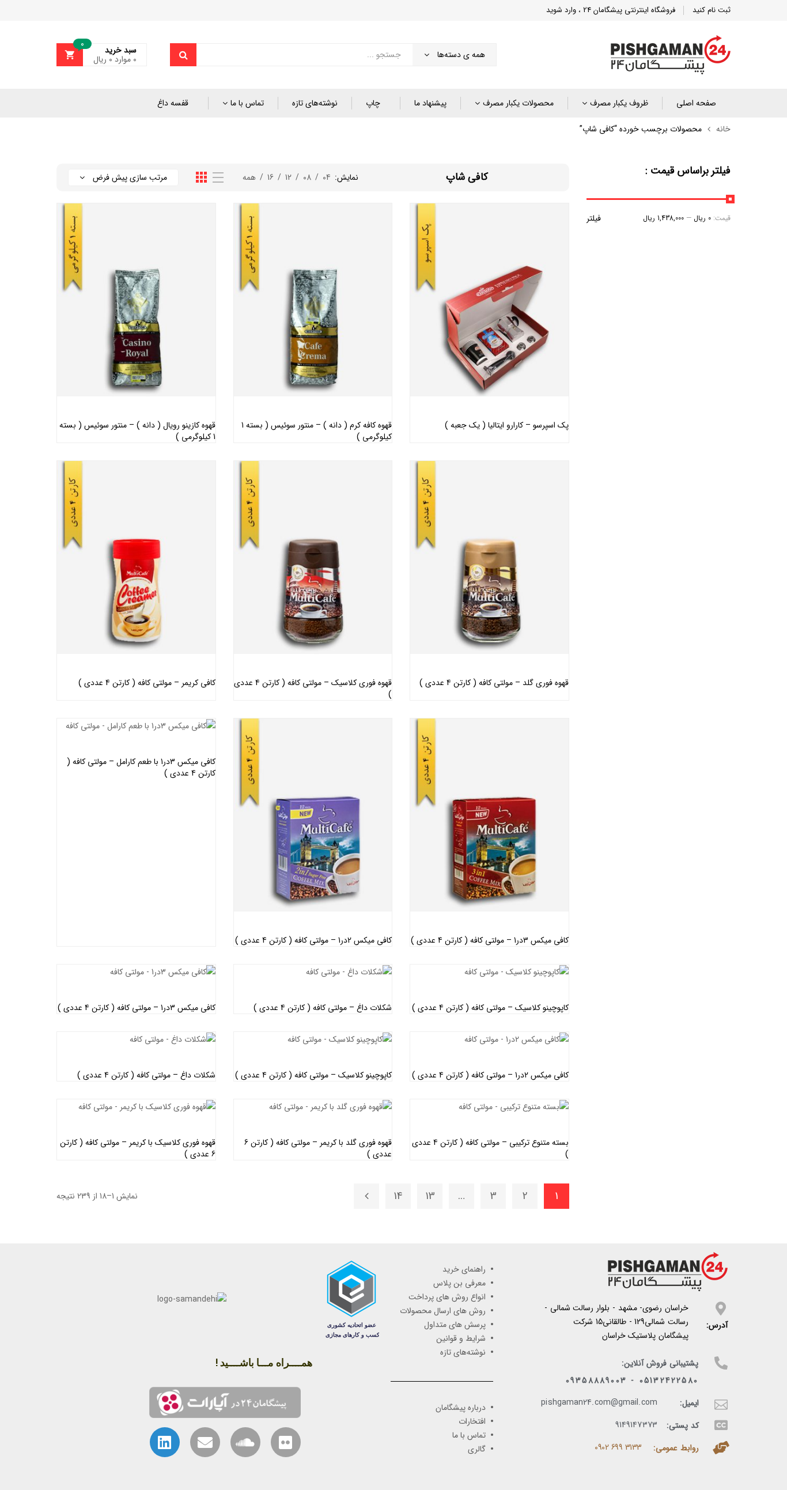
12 (288, 177)
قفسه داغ (172, 103)
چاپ (373, 103)
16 (270, 177)
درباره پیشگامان (461, 1407)
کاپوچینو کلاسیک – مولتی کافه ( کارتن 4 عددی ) (490, 1007)
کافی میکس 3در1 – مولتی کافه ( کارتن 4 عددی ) (490, 940)
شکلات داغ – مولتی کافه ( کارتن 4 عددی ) (322, 1007)
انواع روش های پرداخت (447, 1297)
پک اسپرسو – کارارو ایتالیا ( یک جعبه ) (507, 425)
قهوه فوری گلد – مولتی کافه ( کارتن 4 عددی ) (494, 682)
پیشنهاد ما (430, 103)
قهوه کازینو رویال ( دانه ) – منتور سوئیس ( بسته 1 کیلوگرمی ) (137, 431)
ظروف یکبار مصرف (619, 103)
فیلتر (594, 218)
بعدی (366, 1196)
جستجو (183, 54)
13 (430, 1196)
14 (398, 1196)
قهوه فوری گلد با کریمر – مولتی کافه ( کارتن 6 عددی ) (318, 1148)
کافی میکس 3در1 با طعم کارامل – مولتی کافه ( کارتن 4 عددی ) (141, 767)
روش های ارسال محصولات (443, 1310)
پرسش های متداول (455, 1324)
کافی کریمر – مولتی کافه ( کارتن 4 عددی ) (146, 682)
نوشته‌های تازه (315, 103)
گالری (477, 1449)
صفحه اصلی (696, 103)
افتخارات (472, 1421)
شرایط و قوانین (461, 1338)
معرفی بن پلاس (459, 1283)
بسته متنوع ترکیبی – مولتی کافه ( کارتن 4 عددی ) (490, 1148)
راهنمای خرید (464, 1269)
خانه (723, 129)
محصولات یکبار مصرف (518, 103)
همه (249, 177)
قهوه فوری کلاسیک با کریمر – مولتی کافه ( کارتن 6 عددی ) (137, 1148)
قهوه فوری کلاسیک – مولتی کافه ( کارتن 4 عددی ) (313, 688)
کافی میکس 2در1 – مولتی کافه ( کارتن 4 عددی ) (313, 940)
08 (307, 177)
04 (327, 177)
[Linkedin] (165, 1442)
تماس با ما (247, 103)
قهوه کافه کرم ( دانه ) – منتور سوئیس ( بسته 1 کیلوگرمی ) (316, 431)
